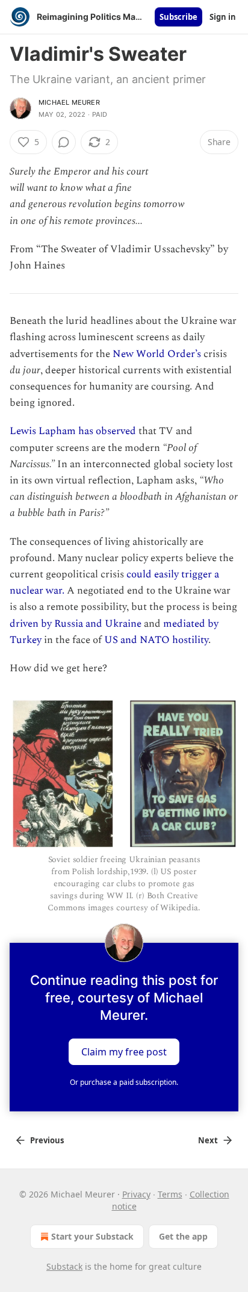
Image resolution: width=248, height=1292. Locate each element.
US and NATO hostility (156, 640)
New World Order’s (157, 354)
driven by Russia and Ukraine (75, 624)
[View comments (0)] (64, 142)
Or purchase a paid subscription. (124, 1082)
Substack (64, 1266)
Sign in (222, 16)
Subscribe (178, 16)
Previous (47, 1140)
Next (208, 1140)
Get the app (183, 1236)
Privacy (136, 1194)
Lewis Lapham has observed (73, 431)
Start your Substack (92, 1236)
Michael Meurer (69, 102)
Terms (170, 1194)
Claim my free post (124, 1051)
